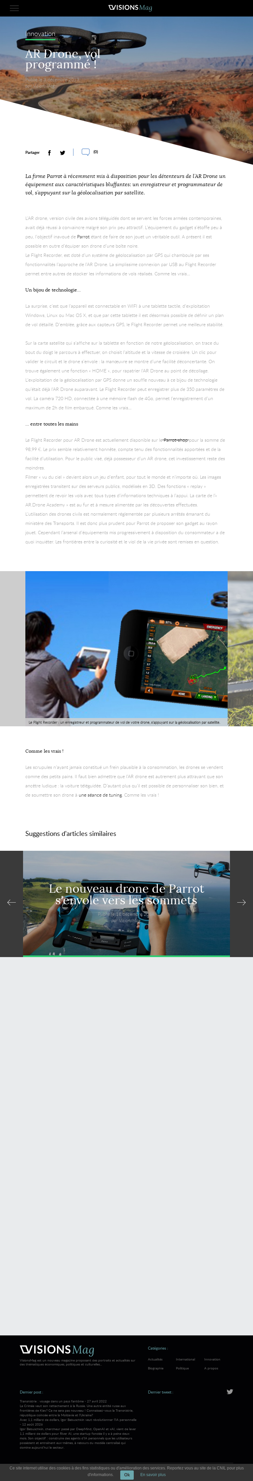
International (185, 1359)
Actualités (155, 1359)
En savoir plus (153, 1474)
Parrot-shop (175, 440)
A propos (211, 1368)
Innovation (40, 34)
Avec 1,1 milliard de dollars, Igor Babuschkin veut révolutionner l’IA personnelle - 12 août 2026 (78, 1433)
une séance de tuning (100, 795)
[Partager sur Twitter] (62, 153)
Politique (182, 1368)
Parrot (84, 236)
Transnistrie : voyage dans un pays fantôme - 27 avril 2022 (76, 1408)
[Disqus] (126, 1057)
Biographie (155, 1368)
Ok (127, 1474)
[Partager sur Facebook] (49, 153)
